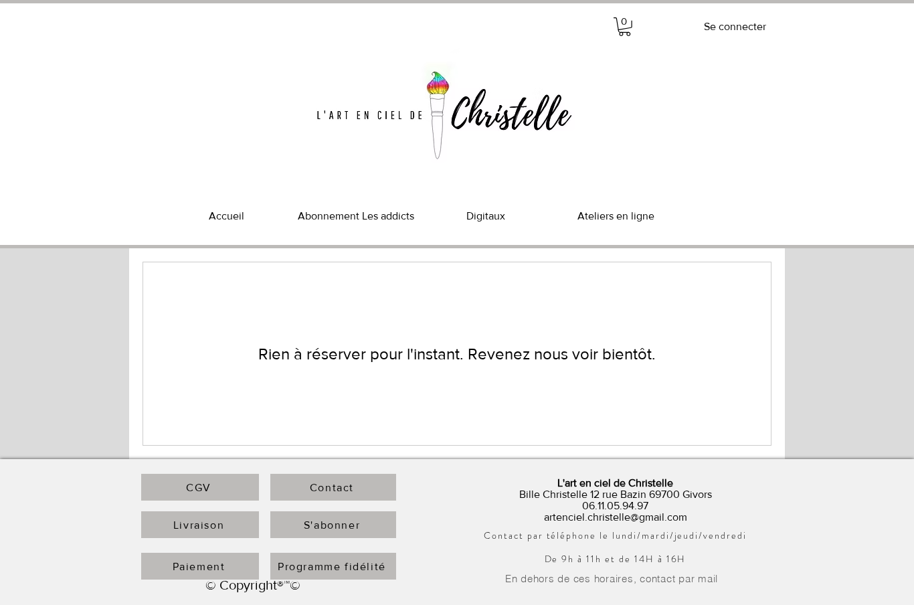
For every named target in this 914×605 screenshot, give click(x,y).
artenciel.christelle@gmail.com (615, 517)
